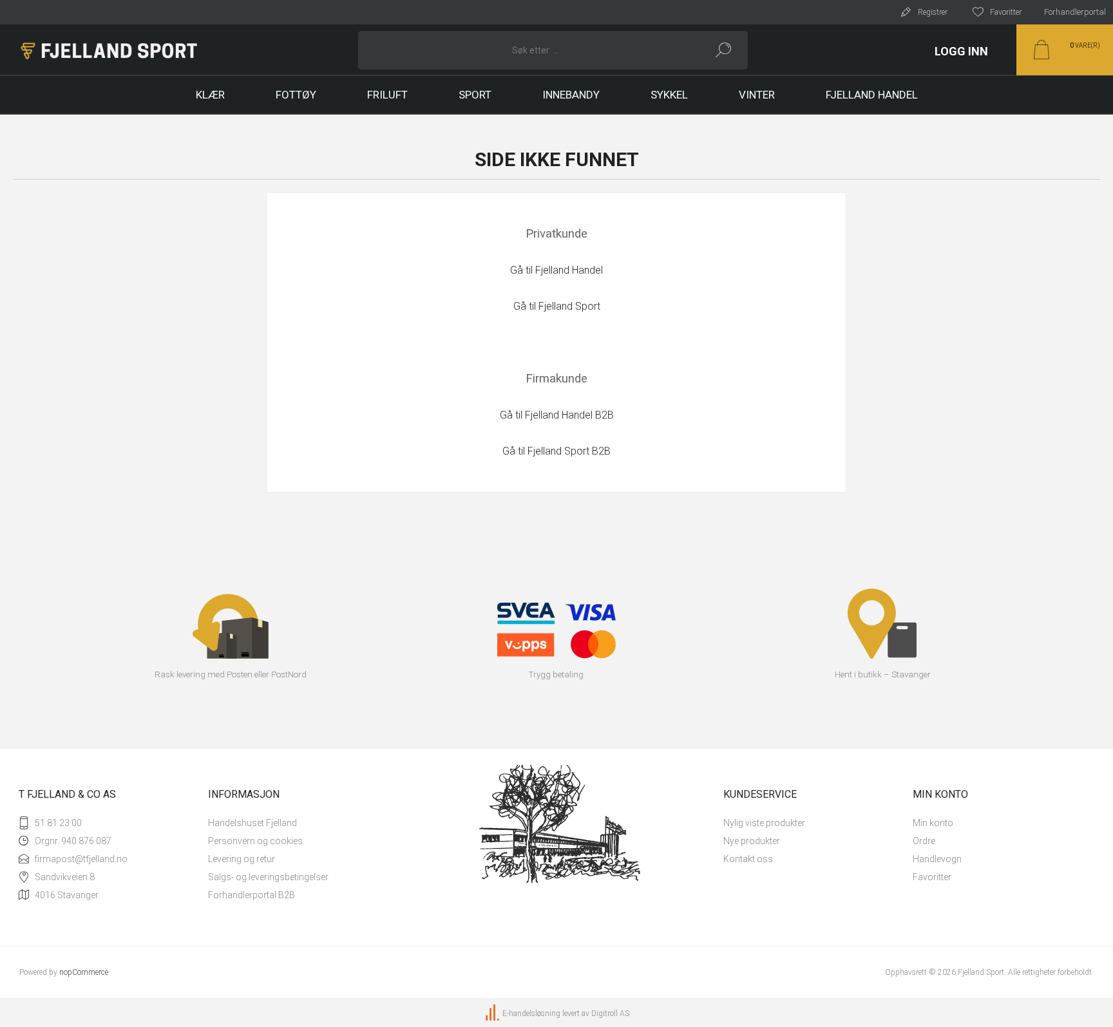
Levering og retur (241, 859)
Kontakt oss (748, 859)
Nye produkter (751, 841)
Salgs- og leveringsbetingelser (268, 877)
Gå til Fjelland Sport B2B (556, 451)
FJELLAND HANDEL (872, 94)
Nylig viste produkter (764, 823)
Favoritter (932, 877)
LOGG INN (961, 51)
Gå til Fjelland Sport (556, 306)
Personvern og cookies (255, 841)
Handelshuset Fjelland (252, 823)
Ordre (924, 841)
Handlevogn (937, 859)
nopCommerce (83, 972)
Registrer (932, 12)
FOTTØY (296, 94)
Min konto (933, 823)
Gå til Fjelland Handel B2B (557, 415)
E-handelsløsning (531, 1013)
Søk (723, 50)
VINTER (757, 94)
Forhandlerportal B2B (251, 895)
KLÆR (210, 94)
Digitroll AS (610, 1013)
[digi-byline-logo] (493, 1013)
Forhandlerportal (1075, 12)
